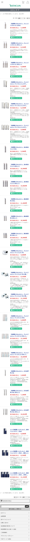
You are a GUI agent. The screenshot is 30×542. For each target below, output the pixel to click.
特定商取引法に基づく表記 (8, 529)
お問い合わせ (4, 523)
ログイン (3, 513)
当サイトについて (6, 519)
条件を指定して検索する (15, 509)
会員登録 (3, 516)
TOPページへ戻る (6, 539)
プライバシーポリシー (7, 536)
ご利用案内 (4, 532)
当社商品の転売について (8, 526)
